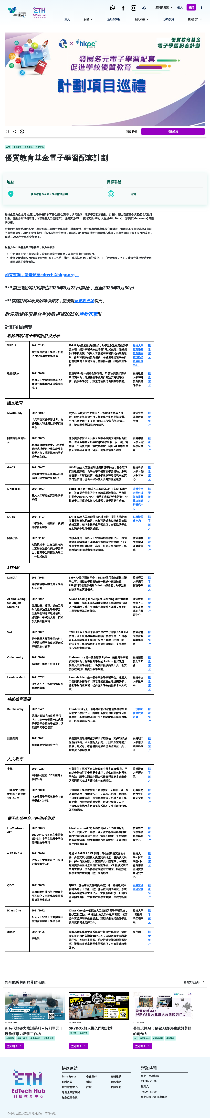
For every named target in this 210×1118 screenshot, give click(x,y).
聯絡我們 (131, 131)
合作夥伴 (91, 1076)
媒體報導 (116, 1076)
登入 (180, 7)
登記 (191, 7)
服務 (86, 19)
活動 (89, 1082)
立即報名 (12, 1046)
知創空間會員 (70, 1097)
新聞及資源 (162, 7)
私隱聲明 (116, 1087)
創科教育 (67, 1082)
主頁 (67, 19)
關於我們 (193, 19)
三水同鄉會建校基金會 (138, 713)
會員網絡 (139, 19)
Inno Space (69, 1076)
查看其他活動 (192, 982)
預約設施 (168, 19)
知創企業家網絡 (71, 1092)
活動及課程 (113, 19)
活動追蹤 (173, 131)
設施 (89, 1087)
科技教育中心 (70, 1087)
